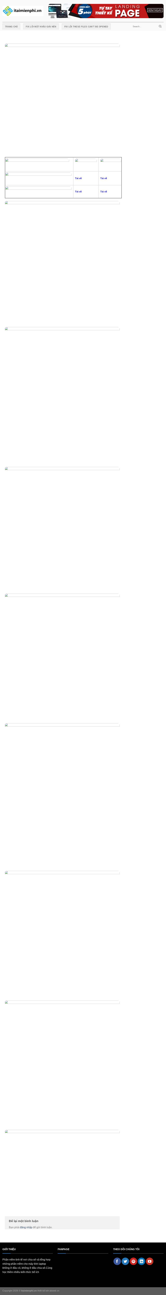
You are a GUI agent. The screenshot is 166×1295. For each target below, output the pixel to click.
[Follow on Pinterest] (133, 1261)
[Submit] (160, 26)
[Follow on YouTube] (149, 1261)
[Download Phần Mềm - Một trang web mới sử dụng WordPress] (23, 11)
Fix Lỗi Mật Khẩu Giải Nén (41, 26)
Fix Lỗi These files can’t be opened (86, 26)
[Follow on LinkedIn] (141, 1261)
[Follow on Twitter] (125, 1261)
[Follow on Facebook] (117, 1261)
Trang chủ (11, 26)
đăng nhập (26, 1227)
